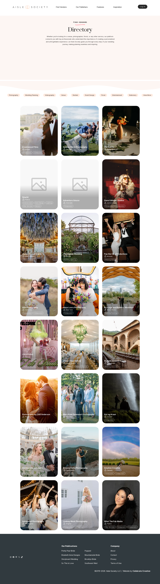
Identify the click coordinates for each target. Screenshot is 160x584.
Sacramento (70, 470)
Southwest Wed (91, 563)
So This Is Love (67, 563)
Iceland (109, 417)
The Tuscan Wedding (72, 254)
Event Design (89, 95)
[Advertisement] (80, 63)
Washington (29, 524)
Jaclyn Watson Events (32, 254)
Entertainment (117, 95)
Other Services (28, 206)
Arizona (109, 256)
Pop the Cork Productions (115, 254)
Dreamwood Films (30, 147)
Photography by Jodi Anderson (36, 414)
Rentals (75, 95)
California (28, 310)
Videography (49, 95)
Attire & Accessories (30, 360)
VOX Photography (30, 308)
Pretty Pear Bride (68, 551)
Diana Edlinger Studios (114, 200)
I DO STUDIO (27, 354)
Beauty (41, 360)
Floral (103, 95)
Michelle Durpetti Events (115, 361)
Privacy (113, 559)
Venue (63, 95)
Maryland (69, 417)
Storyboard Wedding (69, 559)
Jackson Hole (112, 203)
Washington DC (112, 149)
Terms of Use (116, 563)
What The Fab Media (113, 521)
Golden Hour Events (72, 361)
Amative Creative (112, 468)
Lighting (49, 202)
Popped (88, 551)
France (27, 200)
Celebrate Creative (141, 571)
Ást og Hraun (110, 414)
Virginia (68, 524)
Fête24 (25, 197)
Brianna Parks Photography (75, 468)
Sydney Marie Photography (75, 147)
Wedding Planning (31, 95)
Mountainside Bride (92, 555)
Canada (27, 357)
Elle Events (109, 147)
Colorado (69, 203)
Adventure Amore (71, 200)
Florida (27, 470)
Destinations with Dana (32, 468)
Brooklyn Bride (90, 559)
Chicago (69, 149)
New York (69, 310)
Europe (27, 149)
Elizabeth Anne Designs (70, 555)
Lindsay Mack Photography (75, 521)
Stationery (132, 95)
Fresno (109, 524)
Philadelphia (29, 417)
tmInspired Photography (33, 521)
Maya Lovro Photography (74, 308)
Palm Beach (111, 363)
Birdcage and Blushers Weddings (119, 308)
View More (147, 95)
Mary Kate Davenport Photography (78, 414)
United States (29, 256)
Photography (13, 95)
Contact (114, 555)
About (113, 551)
